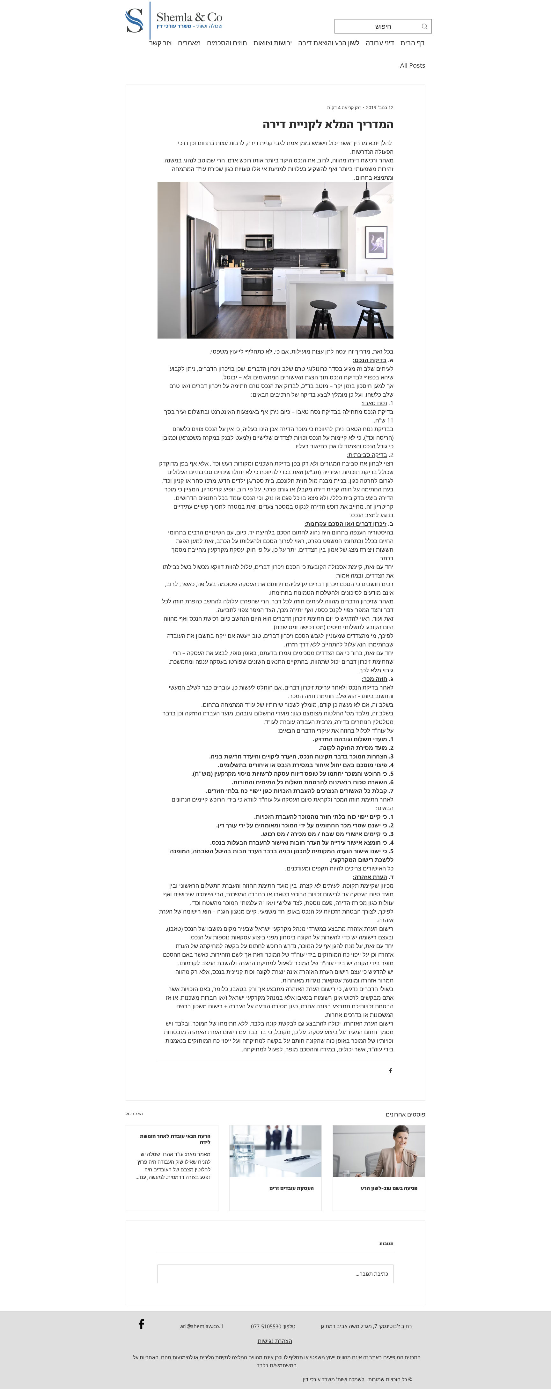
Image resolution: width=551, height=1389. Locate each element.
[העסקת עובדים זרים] (276, 1151)
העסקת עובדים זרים (291, 1188)
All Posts (412, 65)
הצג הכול (134, 1113)
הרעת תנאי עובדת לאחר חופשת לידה (175, 1139)
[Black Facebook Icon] (141, 1324)
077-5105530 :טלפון (273, 1326)
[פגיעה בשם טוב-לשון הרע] (379, 1151)
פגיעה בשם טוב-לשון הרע (389, 1188)
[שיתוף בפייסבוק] (390, 1071)
